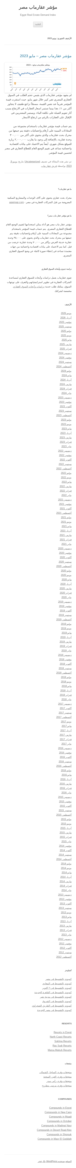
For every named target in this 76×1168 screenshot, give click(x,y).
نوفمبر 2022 (65, 455)
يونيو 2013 (66, 912)
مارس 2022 (66, 486)
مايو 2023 (67, 428)
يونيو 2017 (66, 721)
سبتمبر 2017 (65, 712)
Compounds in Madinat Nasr (56, 1125)
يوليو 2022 (66, 473)
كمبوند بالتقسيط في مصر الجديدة (54, 1010)
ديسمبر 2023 (65, 397)
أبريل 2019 (66, 637)
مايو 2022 (67, 482)
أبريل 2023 (66, 433)
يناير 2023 (66, 446)
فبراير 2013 (66, 930)
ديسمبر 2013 (65, 894)
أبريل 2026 (66, 317)
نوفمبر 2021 (65, 504)
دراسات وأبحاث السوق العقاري (28, 286)
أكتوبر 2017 (66, 708)
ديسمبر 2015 (65, 797)
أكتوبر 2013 (66, 903)
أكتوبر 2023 (66, 406)
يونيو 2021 (66, 521)
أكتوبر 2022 (66, 459)
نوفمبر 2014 (65, 846)
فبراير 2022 (66, 490)
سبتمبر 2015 (65, 810)
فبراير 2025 (66, 348)
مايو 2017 (67, 726)
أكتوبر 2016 (66, 757)
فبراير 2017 (66, 739)
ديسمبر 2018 (65, 655)
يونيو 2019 (66, 628)
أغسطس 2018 (64, 672)
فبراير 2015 (66, 837)
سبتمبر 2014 (65, 854)
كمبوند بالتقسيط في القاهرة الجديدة (53, 992)
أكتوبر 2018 (66, 664)
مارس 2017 (66, 735)
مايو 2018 (67, 686)
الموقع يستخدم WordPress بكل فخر (55, 1161)
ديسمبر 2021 (65, 499)
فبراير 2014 (66, 885)
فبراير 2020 (66, 592)
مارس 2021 (66, 535)
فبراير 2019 (66, 646)
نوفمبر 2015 (65, 801)
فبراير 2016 (66, 788)
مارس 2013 (66, 925)
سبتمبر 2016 (65, 761)
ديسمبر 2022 (65, 450)
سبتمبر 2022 (65, 464)
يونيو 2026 (66, 313)
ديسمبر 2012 (65, 939)
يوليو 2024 (66, 371)
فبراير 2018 (66, 695)
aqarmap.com (16, 202)
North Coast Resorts (61, 1036)
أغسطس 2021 (64, 513)
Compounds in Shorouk (59, 1134)
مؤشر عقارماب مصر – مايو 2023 (46, 56)
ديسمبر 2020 (65, 548)
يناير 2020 (66, 597)
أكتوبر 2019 (66, 610)
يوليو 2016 (66, 770)
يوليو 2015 (66, 819)
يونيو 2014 (66, 868)
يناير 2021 (66, 544)
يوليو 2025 (66, 331)
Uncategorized (32, 161)
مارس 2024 (66, 384)
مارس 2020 (66, 588)
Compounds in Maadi (60, 1116)
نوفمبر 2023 (65, 402)
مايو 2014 (67, 872)
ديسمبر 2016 (65, 748)
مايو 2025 (67, 339)
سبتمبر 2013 (65, 908)
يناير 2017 (66, 743)
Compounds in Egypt (60, 1107)
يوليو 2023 (66, 419)
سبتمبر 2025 (65, 326)
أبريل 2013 (66, 921)
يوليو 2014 (66, 863)
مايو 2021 (67, 526)
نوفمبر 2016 (65, 752)
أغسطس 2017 (64, 717)
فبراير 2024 (66, 388)
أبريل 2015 (66, 828)
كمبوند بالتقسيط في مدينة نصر (56, 996)
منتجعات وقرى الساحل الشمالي (55, 1072)
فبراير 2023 (66, 442)
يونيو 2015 (66, 823)
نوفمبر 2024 (65, 357)
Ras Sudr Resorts (62, 1045)
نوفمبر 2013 (65, 899)
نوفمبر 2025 (65, 322)
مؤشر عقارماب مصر (38, 7)
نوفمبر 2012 (65, 943)
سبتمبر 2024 (65, 362)
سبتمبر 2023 (65, 410)
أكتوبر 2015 (66, 806)
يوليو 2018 (66, 677)
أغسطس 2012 (64, 956)
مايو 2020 (67, 579)
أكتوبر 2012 (66, 948)
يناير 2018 (66, 699)
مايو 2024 (67, 375)
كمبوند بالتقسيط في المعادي (57, 983)
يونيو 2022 (66, 477)
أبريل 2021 (66, 530)
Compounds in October (59, 1121)
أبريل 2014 (66, 877)
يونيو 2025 (66, 335)
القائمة (38, 24)
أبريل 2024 (66, 379)
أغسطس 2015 (64, 814)
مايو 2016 (67, 774)
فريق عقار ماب (49, 166)
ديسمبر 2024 (65, 353)
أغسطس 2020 (64, 566)
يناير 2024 (66, 393)
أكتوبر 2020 (66, 557)
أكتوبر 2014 (66, 850)
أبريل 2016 (66, 779)
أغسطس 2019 (64, 619)
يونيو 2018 (66, 681)
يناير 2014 (66, 890)
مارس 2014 (66, 881)
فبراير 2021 (66, 539)
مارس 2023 (66, 437)
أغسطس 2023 (64, 415)
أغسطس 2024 (64, 366)
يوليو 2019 (66, 624)
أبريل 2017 (66, 730)
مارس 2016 (66, 783)
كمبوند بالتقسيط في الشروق (57, 1001)
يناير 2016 (66, 792)
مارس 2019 (66, 641)
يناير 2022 (66, 495)
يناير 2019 (66, 650)
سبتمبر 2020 (65, 561)
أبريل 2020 (66, 584)
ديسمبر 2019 (65, 601)
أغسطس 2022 (64, 468)
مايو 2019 (67, 632)
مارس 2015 (66, 832)
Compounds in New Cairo (58, 1112)
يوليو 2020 (66, 570)
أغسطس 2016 (64, 766)
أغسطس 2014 (64, 859)
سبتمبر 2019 (65, 615)
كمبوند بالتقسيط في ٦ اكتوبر (57, 988)
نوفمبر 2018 (65, 659)
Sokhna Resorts (63, 1041)
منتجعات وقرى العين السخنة (57, 1076)
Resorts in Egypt (63, 1032)
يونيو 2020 (66, 575)
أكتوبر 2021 (66, 508)
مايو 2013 (67, 917)
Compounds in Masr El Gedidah (55, 1138)
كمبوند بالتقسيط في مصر (59, 979)
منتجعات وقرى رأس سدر (59, 1081)
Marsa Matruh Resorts (60, 1050)
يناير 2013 (66, 934)
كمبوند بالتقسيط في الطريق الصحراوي (52, 1005)
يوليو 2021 (66, 517)
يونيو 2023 (66, 424)
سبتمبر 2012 (65, 952)
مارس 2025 (66, 344)
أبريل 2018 (66, 690)
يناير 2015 (66, 841)
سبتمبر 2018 (65, 668)
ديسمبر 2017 (65, 703)
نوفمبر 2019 (65, 606)
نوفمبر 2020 (65, 553)
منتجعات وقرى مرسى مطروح (57, 1085)
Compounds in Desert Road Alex (54, 1130)
